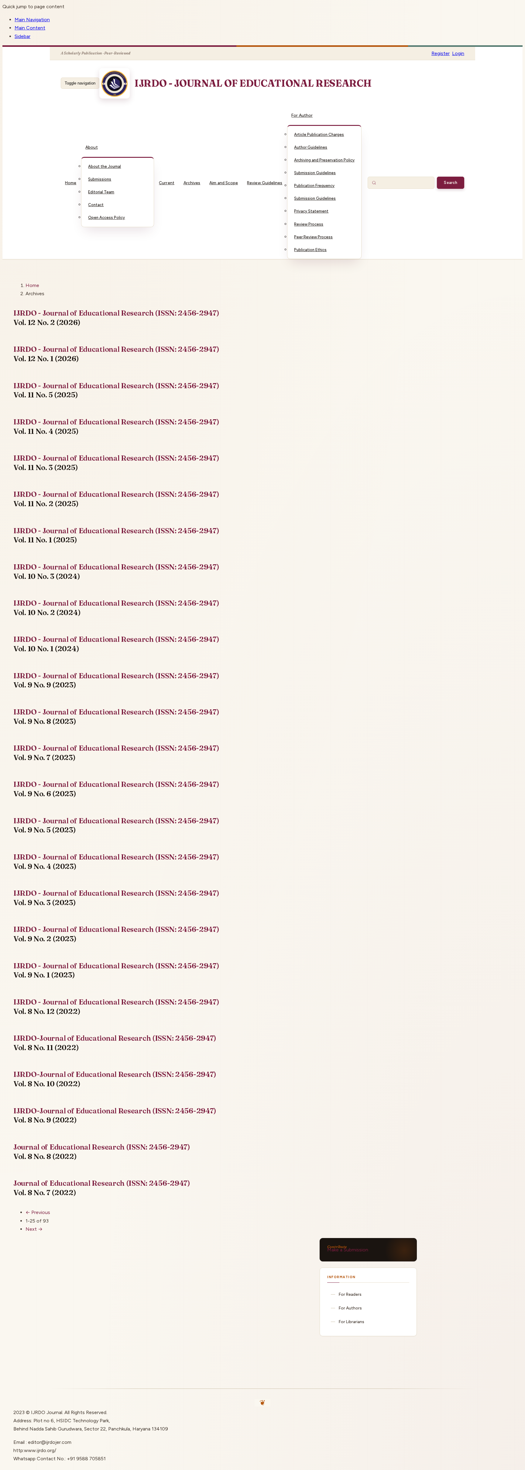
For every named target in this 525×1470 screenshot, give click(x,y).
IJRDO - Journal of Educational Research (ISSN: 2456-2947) (116, 313)
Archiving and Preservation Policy (324, 160)
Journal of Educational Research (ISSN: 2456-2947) (101, 1147)
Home (70, 182)
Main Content (30, 28)
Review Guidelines (264, 182)
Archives (192, 182)
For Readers (350, 1294)
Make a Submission (347, 1250)
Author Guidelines (310, 147)
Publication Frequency (314, 185)
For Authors (350, 1308)
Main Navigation (32, 19)
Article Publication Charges (319, 134)
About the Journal (104, 166)
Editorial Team (101, 192)
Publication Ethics (310, 249)
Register (440, 53)
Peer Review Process (313, 237)
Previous (38, 1212)
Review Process (308, 224)
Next (34, 1229)
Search (450, 182)
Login (458, 53)
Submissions (99, 179)
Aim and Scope (223, 182)
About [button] (91, 147)
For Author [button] (302, 115)
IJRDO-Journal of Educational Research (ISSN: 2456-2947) (114, 1038)
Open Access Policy (106, 217)
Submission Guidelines (315, 173)
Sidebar (22, 36)
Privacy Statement (311, 211)
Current (166, 182)
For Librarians (351, 1321)
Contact (96, 204)
